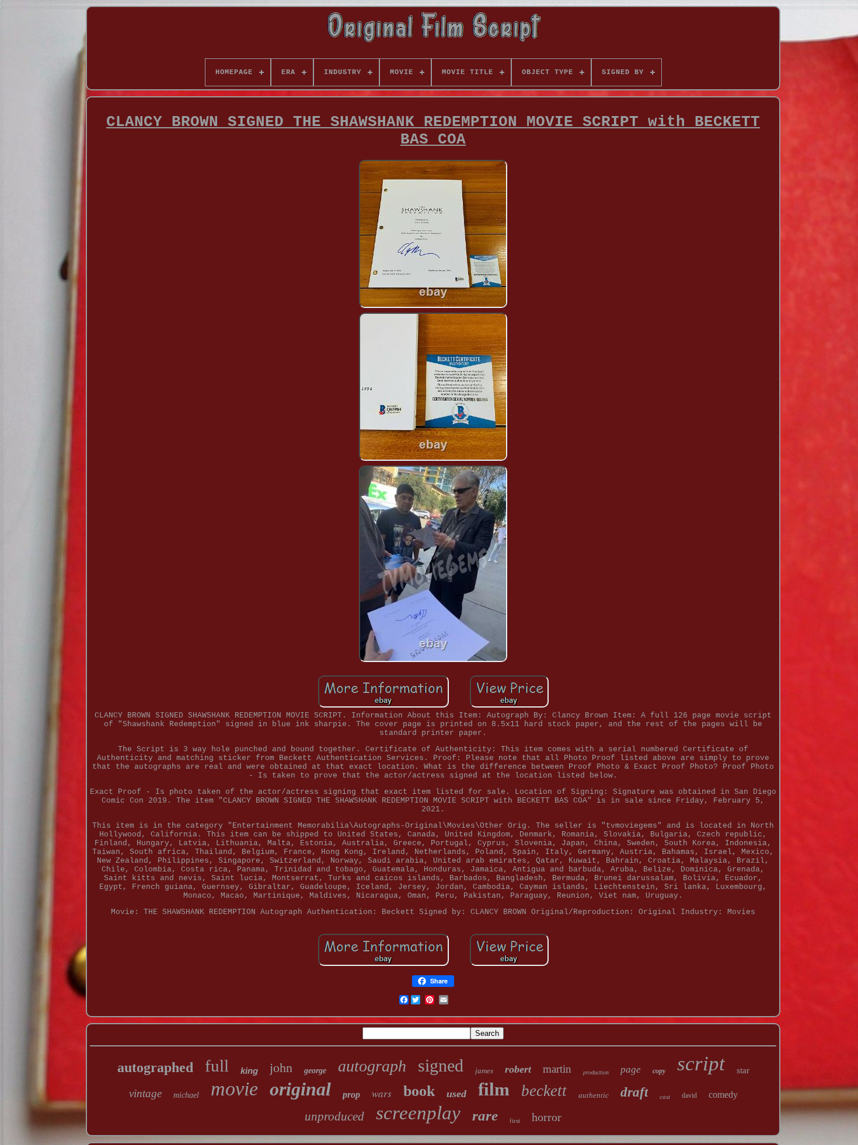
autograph (372, 1066)
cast (665, 1096)
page (630, 1069)
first (515, 1120)
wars (382, 1093)
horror (546, 1117)
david (689, 1095)
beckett (544, 1091)
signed (440, 1065)
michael (186, 1095)
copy (659, 1071)
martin (557, 1069)
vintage (145, 1093)
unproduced (334, 1116)
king (249, 1071)
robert (518, 1069)
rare (485, 1115)
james (484, 1070)
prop (351, 1095)
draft (634, 1092)
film (494, 1089)
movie (234, 1089)
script (701, 1063)
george (315, 1070)
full (217, 1065)
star (743, 1070)
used (456, 1094)
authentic (593, 1095)
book (419, 1091)
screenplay (418, 1112)
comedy (723, 1095)
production (596, 1072)
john (281, 1067)
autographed (155, 1067)
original (300, 1089)
